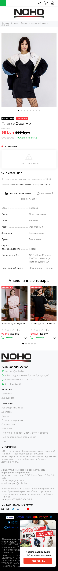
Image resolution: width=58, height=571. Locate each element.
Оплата (5, 416)
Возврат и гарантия (12, 420)
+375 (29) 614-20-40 (14, 366)
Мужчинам (7, 393)
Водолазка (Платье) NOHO (13, 323)
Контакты (6, 428)
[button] (18, 110)
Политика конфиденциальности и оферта (24, 432)
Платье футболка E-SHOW (42, 323)
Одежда (27, 185)
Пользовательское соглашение (18, 437)
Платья (35, 185)
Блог (4, 441)
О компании (8, 424)
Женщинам (17, 185)
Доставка (6, 412)
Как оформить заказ (12, 407)
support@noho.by (14, 371)
